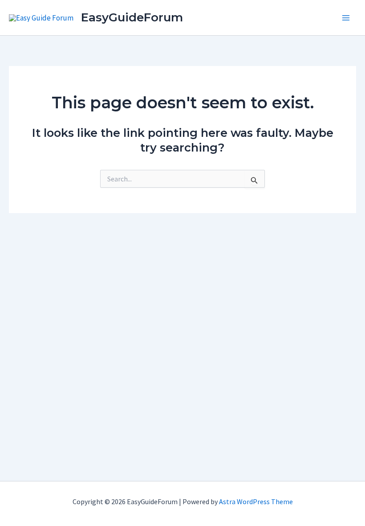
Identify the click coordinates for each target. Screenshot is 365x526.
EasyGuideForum (132, 17)
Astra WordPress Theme (256, 501)
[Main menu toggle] (346, 18)
